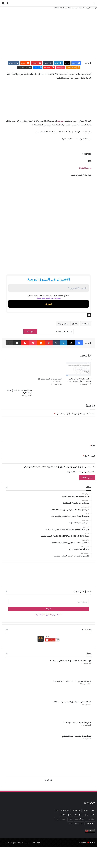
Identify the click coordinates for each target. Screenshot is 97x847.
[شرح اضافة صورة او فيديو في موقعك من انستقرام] (19, 375)
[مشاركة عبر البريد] (17, 342)
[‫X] (71, 342)
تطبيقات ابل (90, 819)
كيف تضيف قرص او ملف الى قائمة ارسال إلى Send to (72, 702)
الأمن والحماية (65, 810)
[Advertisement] (48, 100)
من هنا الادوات (84, 167)
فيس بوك (62, 323)
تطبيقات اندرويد (79, 819)
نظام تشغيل (78, 823)
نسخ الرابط (30, 331)
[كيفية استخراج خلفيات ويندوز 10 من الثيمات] (48, 369)
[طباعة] (9, 342)
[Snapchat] (48, 315)
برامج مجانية (78, 815)
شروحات (87, 7)
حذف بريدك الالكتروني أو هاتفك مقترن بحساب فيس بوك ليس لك (79, 380)
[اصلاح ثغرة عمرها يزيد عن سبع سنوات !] (15, 727)
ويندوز (70, 823)
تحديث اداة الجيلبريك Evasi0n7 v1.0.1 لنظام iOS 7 (72, 681)
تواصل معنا (36, 842)
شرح (74, 323)
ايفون (86, 815)
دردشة (85, 323)
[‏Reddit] (41, 342)
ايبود (92, 815)
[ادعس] (48, 3)
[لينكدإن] (63, 342)
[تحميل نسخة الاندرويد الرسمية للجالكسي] (26, 755)
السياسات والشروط (23, 842)
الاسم (92, 445)
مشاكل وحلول (90, 823)
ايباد (56, 810)
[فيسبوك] (79, 342)
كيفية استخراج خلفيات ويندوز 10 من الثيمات (50, 380)
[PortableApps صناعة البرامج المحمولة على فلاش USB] (15, 668)
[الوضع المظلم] (7, 4)
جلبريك (60, 120)
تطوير (70, 819)
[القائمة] (94, 4)
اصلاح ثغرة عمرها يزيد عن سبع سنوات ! (77, 722)
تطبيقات (62, 815)
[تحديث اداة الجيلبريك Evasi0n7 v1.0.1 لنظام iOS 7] (15, 689)
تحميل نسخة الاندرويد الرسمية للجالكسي (76, 736)
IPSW (86, 810)
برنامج (69, 815)
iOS (92, 810)
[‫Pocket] (33, 342)
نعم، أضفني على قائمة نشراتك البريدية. (79, 472)
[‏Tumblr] (56, 342)
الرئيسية (94, 7)
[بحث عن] (3, 4)
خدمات (63, 819)
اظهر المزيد (48, 780)
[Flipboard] (25, 342)
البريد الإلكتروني (89, 456)
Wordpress (76, 810)
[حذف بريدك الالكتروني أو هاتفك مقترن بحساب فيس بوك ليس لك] (78, 369)
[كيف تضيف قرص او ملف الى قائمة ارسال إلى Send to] (15, 710)
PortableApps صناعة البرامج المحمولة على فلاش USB (70, 660)
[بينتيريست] (49, 342)
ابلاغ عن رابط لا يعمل (9, 842)
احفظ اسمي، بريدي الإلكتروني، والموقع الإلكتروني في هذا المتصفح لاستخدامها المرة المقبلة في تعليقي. (58, 466)
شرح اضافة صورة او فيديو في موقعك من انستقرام (19, 391)
